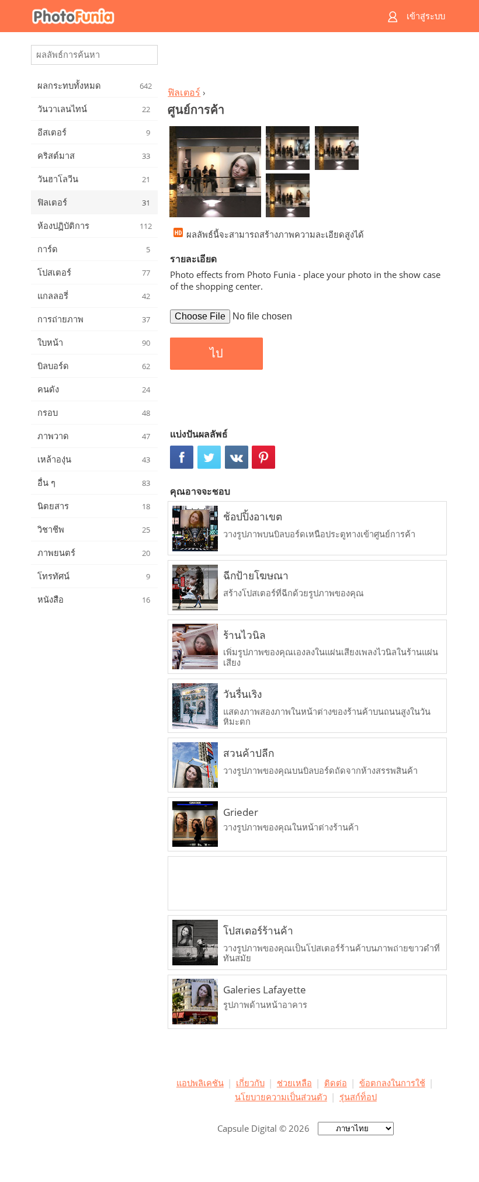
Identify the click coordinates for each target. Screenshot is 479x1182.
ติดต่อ (335, 1083)
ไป (216, 353)
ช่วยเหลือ (294, 1083)
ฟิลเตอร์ (184, 92)
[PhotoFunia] (194, 16)
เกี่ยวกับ (250, 1083)
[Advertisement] (305, 62)
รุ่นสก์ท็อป (358, 1097)
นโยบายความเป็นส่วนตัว (281, 1097)
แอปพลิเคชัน (200, 1083)
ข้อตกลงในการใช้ (392, 1083)
